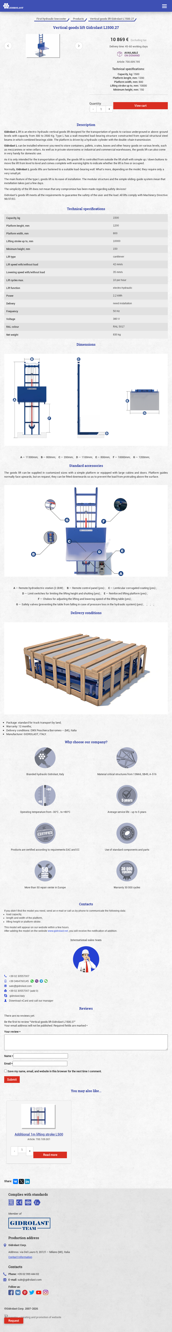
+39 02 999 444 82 (28, 1274)
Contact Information (20, 1257)
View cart (140, 106)
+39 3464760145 (19, 981)
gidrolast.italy (17, 995)
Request (13, 1321)
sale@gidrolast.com (30, 1279)
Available (132, 54)
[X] (21, 1181)
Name (8, 1056)
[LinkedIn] (27, 1181)
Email (8, 1063)
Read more (50, 1155)
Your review (12, 1031)
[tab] (39, 1132)
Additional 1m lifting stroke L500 (39, 1134)
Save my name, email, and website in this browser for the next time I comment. (55, 1071)
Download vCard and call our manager (31, 1000)
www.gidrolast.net (58, 930)
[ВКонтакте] (15, 1181)
